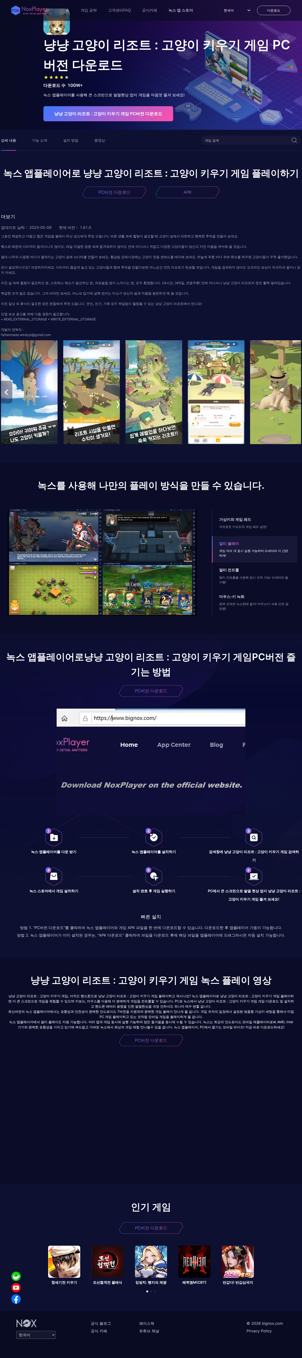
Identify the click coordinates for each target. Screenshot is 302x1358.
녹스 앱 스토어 (180, 10)
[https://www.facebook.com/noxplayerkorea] (16, 1299)
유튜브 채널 (149, 1331)
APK (188, 192)
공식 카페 (99, 1331)
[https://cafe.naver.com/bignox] (16, 1276)
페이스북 (146, 1323)
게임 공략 (89, 10)
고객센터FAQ (119, 10)
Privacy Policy (259, 1331)
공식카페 (149, 10)
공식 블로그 (101, 1323)
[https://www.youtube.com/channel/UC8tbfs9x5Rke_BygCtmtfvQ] (16, 1287)
